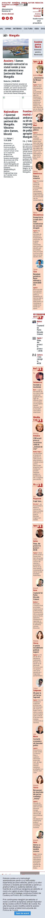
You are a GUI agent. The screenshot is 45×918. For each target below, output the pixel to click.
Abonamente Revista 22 (7, 10)
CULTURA (28, 29)
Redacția (39, 3)
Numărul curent (16, 4)
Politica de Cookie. (10, 910)
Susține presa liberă (38, 48)
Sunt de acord (22, 913)
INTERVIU (17, 29)
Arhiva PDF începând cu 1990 (7, 4)
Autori (31, 3)
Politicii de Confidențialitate (24, 895)
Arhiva (24, 3)
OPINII (8, 29)
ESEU (37, 29)
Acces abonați (8, 14)
